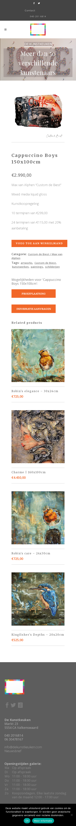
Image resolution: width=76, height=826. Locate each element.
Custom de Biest (45, 263)
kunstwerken (20, 266)
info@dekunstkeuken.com (23, 747)
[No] (71, 815)
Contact (30, 10)
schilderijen (52, 266)
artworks (26, 263)
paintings (37, 266)
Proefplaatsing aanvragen (34, 295)
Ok (27, 820)
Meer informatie (43, 820)
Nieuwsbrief (12, 751)
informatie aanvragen (33, 309)
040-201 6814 (38, 16)
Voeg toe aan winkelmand (39, 243)
